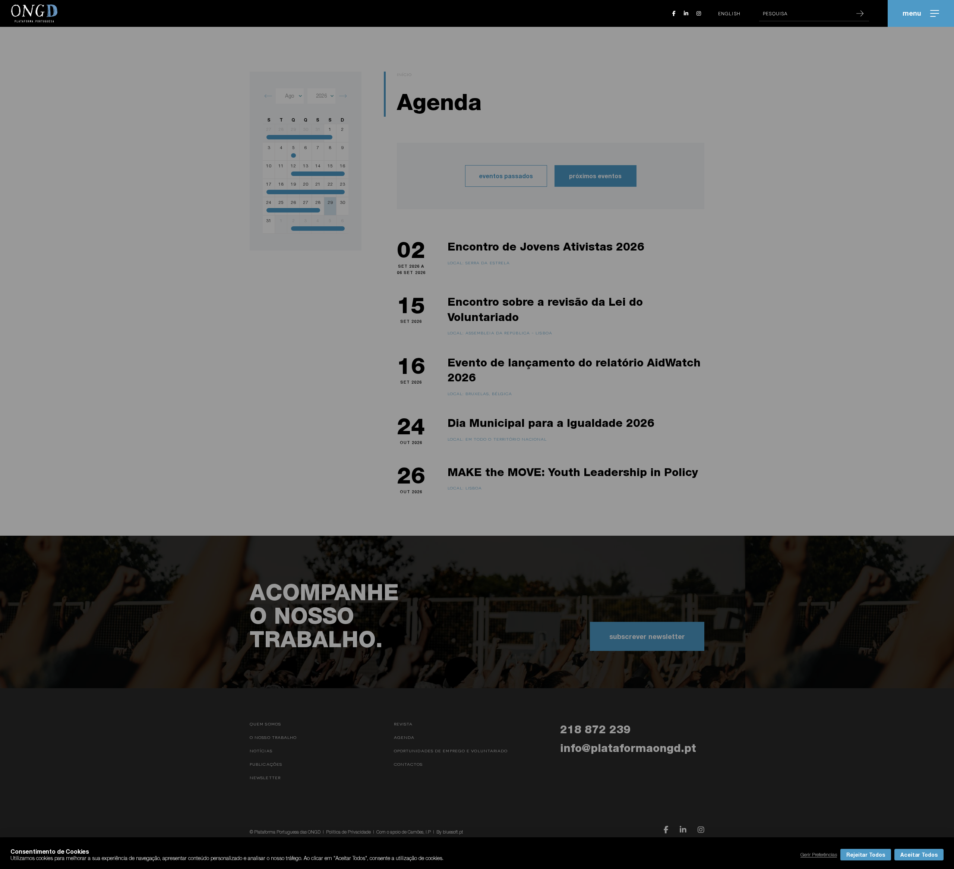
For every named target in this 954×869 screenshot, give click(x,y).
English (729, 13)
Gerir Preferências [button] (818, 854)
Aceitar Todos (919, 854)
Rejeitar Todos (865, 854)
